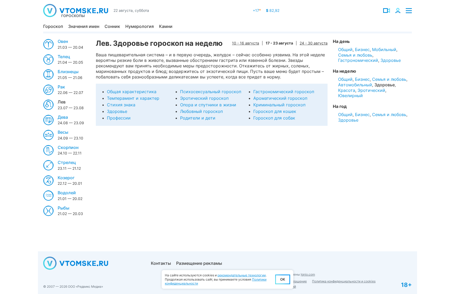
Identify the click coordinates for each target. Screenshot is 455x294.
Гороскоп (53, 26)
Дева (63, 117)
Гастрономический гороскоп (283, 91)
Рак (61, 86)
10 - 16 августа (245, 43)
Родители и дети (197, 118)
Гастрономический (358, 60)
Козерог (66, 177)
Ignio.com (308, 274)
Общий (345, 49)
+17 (257, 10)
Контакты (161, 263)
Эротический (371, 90)
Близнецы (68, 71)
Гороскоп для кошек (274, 111)
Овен (63, 41)
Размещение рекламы (199, 263)
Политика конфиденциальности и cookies (343, 281)
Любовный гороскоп (201, 111)
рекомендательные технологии (241, 275)
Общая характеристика (131, 91)
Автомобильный (355, 84)
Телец (64, 56)
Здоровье (117, 111)
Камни (165, 26)
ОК (282, 279)
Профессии (119, 118)
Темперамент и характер (133, 98)
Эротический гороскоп (204, 98)
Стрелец (67, 162)
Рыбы (63, 208)
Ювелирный (350, 95)
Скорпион (68, 147)
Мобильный (384, 49)
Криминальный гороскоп (279, 104)
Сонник (112, 26)
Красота (346, 90)
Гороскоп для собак (274, 118)
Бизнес (362, 49)
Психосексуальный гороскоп (210, 91)
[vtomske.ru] (75, 10)
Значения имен (83, 26)
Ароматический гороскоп (280, 98)
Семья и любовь (355, 55)
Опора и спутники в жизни (208, 104)
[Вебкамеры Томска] (386, 10)
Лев (62, 101)
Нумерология (139, 26)
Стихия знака (121, 104)
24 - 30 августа (314, 43)
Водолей (67, 192)
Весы (63, 132)
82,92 (272, 10)
